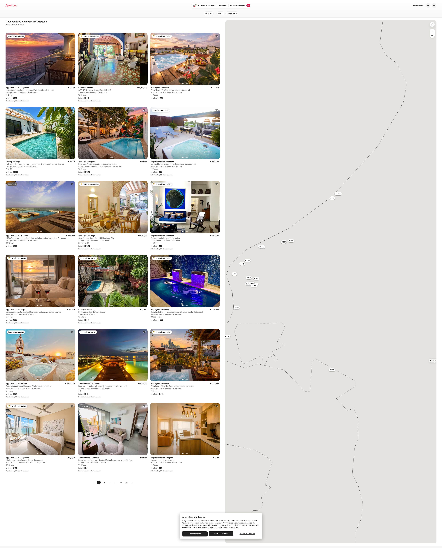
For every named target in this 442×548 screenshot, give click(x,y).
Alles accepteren (194, 534)
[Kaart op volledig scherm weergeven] (432, 24)
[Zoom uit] (432, 35)
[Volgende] (131, 482)
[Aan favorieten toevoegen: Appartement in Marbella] (144, 406)
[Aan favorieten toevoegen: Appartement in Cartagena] (216, 406)
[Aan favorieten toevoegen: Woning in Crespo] (72, 110)
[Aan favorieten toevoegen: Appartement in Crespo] (72, 258)
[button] (11, 98)
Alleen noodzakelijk (221, 534)
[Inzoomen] (432, 31)
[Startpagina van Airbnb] (11, 5)
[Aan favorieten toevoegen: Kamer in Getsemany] (144, 258)
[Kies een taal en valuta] (428, 5)
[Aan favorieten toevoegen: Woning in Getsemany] (216, 36)
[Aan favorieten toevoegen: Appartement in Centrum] (72, 332)
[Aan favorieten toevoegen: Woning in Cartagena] (144, 110)
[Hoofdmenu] (434, 5)
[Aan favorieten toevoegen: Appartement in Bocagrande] (72, 36)
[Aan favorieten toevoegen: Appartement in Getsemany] (216, 110)
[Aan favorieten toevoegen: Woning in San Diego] (144, 184)
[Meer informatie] (23, 24)
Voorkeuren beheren (247, 534)
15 (126, 482)
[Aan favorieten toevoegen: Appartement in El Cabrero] (72, 184)
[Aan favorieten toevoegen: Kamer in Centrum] (144, 36)
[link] (93, 482)
